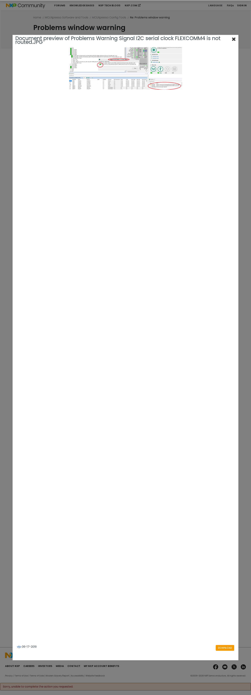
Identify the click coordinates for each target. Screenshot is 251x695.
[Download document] (225, 648)
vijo (19, 647)
